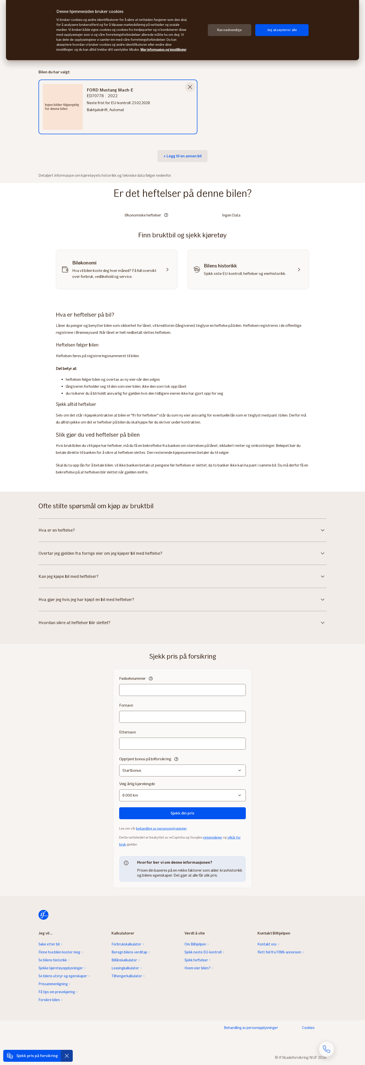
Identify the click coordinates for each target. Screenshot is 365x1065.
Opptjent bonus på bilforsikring (145, 759)
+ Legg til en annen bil (182, 156)
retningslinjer (212, 837)
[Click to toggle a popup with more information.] (166, 215)
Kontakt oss (267, 944)
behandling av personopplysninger (161, 828)
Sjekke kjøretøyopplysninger (60, 968)
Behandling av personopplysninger (251, 1027)
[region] (182, 30)
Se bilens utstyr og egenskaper (62, 976)
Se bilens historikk (52, 960)
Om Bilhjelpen (195, 944)
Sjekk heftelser (196, 960)
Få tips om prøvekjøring (56, 992)
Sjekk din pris (182, 813)
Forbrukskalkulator (126, 944)
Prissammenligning (53, 984)
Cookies (308, 1027)
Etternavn (127, 732)
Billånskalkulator (124, 960)
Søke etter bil (49, 944)
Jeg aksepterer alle (282, 30)
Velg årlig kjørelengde (137, 783)
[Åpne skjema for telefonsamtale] (326, 1049)
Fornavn (126, 705)
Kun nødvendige (229, 30)
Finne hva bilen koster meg (59, 952)
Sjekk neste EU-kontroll (202, 952)
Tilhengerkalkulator (126, 976)
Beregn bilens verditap (129, 952)
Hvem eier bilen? (197, 968)
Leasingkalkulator (125, 968)
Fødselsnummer (132, 678)
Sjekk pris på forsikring (37, 1055)
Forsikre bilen (49, 1000)
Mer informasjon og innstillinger (163, 49)
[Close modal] (190, 87)
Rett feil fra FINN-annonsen (279, 952)
